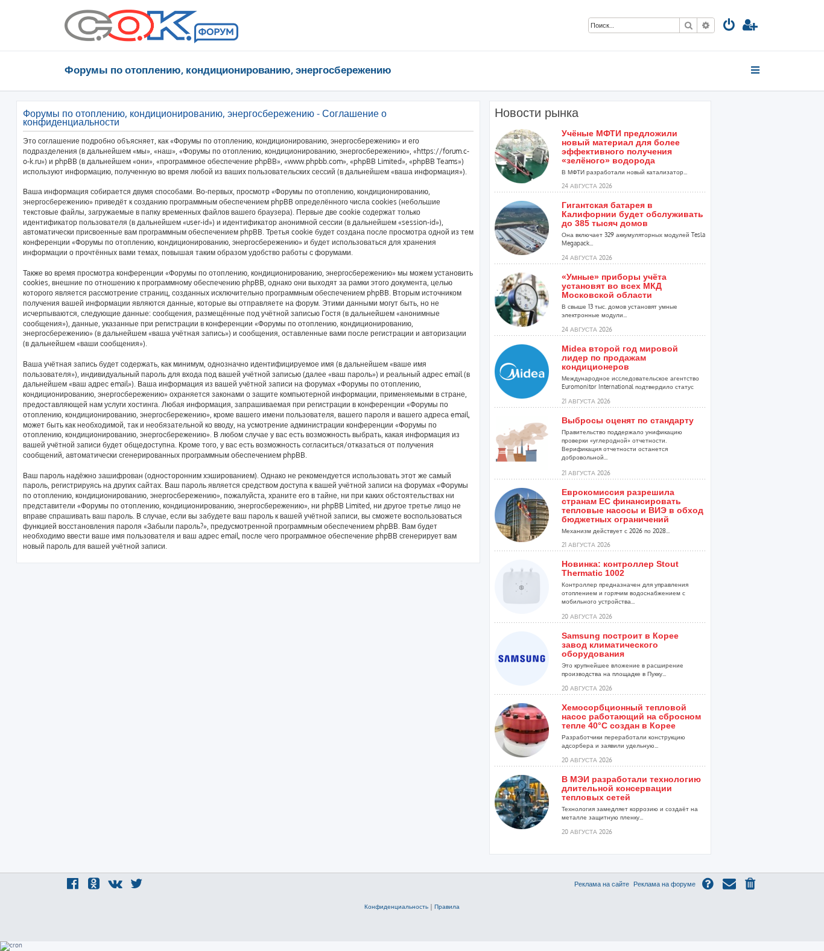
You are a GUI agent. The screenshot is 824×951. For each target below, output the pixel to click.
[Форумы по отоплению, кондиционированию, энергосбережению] (215, 34)
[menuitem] (729, 26)
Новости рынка (536, 112)
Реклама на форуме (664, 884)
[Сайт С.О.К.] (151, 25)
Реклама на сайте (601, 884)
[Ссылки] (756, 70)
